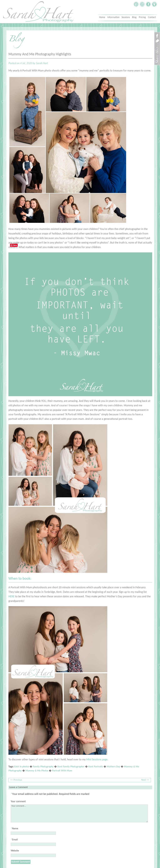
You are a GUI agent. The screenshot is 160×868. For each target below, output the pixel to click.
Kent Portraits (95, 766)
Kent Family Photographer (71, 766)
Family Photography (43, 766)
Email (15, 839)
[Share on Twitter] (157, 42)
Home (102, 17)
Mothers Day (113, 766)
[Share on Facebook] (157, 37)
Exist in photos (21, 766)
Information (113, 17)
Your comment (18, 801)
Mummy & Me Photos (36, 771)
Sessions (126, 17)
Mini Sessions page (97, 759)
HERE (11, 596)
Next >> (145, 780)
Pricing (142, 17)
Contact (152, 17)
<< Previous (16, 780)
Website (15, 851)
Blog (134, 17)
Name (15, 828)
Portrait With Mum (62, 771)
